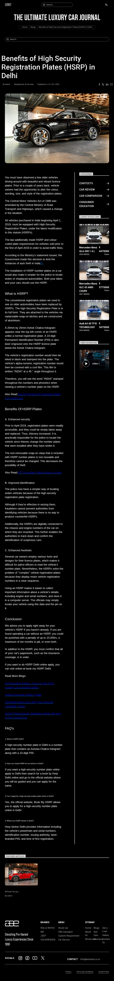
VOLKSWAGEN (48, 939)
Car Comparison (90, 195)
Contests (86, 183)
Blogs (33, 27)
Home (24, 27)
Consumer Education (86, 204)
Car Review (87, 189)
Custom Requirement (68, 935)
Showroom (90, 939)
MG (42, 931)
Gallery (105, 935)
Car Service (64, 939)
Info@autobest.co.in (90, 959)
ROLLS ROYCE (48, 928)
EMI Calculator (65, 931)
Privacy (68, 972)
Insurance (98, 939)
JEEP (43, 935)
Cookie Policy (103, 972)
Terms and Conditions (84, 972)
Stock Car (63, 928)
